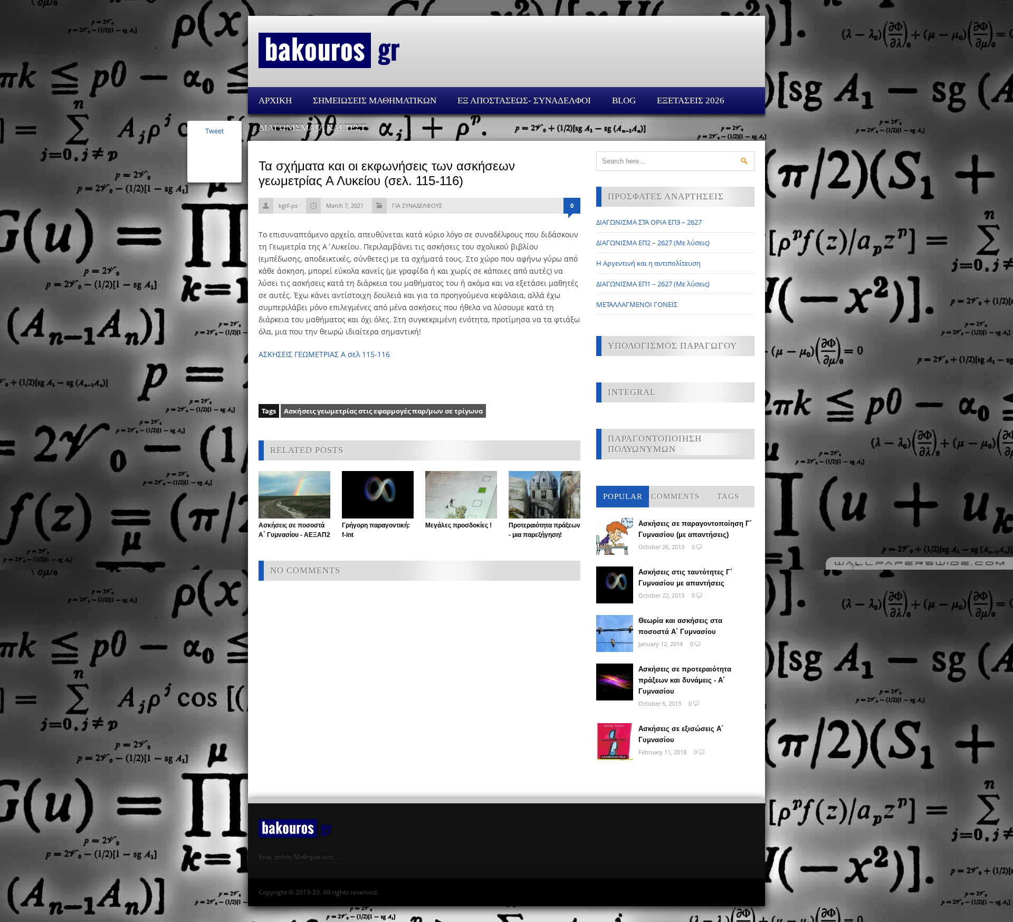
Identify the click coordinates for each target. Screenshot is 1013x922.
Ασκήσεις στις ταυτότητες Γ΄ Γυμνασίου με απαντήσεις (685, 577)
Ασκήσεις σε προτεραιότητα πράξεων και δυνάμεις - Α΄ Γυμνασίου (684, 680)
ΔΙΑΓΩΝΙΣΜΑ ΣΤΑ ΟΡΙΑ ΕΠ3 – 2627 (649, 222)
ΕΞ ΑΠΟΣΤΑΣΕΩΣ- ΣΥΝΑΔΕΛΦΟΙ (524, 100)
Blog (624, 100)
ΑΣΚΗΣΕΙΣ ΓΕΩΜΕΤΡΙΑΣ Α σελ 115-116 (324, 354)
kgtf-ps (288, 205)
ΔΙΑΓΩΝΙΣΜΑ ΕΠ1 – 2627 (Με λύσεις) (653, 284)
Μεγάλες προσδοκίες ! (458, 525)
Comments (675, 496)
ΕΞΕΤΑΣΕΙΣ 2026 (690, 100)
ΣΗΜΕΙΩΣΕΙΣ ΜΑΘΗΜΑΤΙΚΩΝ (374, 100)
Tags (728, 496)
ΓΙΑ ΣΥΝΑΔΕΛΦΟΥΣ (417, 205)
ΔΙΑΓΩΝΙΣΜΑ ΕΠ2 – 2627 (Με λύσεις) (653, 242)
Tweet (214, 131)
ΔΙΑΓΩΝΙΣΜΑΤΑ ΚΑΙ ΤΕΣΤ (312, 127)
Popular (623, 496)
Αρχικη (275, 100)
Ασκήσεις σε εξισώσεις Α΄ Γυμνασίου (680, 734)
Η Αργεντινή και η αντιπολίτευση (648, 263)
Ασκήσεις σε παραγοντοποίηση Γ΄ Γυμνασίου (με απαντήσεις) (695, 529)
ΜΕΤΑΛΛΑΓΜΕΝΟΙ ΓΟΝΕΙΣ (636, 304)
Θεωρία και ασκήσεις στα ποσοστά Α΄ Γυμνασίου (680, 626)
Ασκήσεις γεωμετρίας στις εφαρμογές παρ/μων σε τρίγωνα (383, 411)
